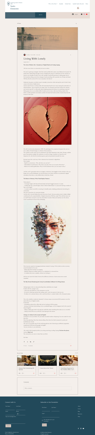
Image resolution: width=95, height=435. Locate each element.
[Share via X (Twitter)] (27, 341)
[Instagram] (84, 14)
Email (6, 411)
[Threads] (81, 14)
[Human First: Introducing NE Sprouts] (26, 360)
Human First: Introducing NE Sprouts (26, 368)
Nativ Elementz (14, 7)
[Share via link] (33, 341)
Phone (17, 411)
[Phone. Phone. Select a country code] (18, 414)
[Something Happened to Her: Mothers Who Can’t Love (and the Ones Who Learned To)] (68, 360)
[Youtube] (86, 14)
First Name (8, 406)
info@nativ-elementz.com (13, 432)
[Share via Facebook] (24, 341)
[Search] (77, 8)
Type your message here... (10, 416)
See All (76, 352)
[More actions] (70, 55)
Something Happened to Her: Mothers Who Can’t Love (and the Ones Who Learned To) (67, 368)
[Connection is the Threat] (47, 360)
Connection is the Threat (46, 368)
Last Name (18, 406)
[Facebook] (78, 428)
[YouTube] (83, 428)
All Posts (19, 23)
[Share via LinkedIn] (30, 341)
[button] (76, 23)
